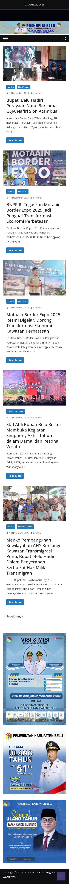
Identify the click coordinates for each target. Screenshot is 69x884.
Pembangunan (25, 526)
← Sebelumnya (13, 616)
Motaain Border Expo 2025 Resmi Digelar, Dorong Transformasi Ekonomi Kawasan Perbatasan (33, 323)
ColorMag (45, 872)
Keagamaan (23, 87)
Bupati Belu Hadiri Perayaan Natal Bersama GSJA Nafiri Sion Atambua (32, 105)
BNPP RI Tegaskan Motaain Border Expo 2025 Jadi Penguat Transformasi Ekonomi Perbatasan (33, 213)
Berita (11, 87)
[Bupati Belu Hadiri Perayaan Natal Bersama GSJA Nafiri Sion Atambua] (34, 63)
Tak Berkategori (16, 411)
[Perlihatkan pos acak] (64, 38)
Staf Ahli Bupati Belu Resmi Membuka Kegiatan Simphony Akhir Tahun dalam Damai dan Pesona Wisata (33, 435)
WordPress (9, 877)
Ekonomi (22, 191)
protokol (37, 93)
